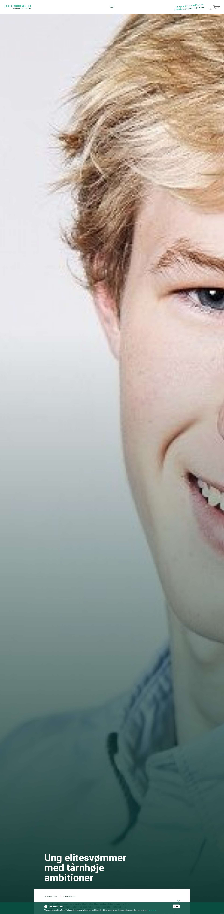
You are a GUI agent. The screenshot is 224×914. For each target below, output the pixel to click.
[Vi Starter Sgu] (17, 6)
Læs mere (152, 910)
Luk (176, 906)
